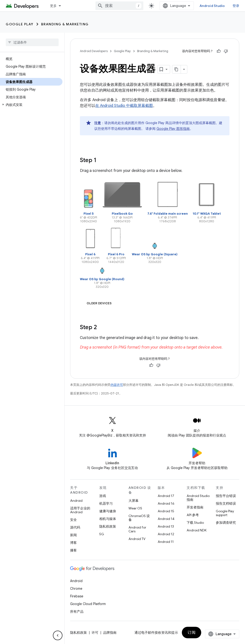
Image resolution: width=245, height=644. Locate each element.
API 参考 (193, 515)
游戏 (102, 496)
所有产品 (77, 611)
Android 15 (166, 511)
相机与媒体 (107, 519)
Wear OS (135, 508)
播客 (73, 550)
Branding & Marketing (65, 24)
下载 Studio (195, 522)
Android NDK (196, 530)
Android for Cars (137, 529)
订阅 (191, 632)
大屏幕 (133, 500)
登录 (236, 6)
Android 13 (166, 526)
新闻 (73, 535)
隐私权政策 (107, 526)
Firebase (76, 596)
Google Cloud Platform (88, 604)
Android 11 (166, 542)
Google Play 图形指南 (173, 128)
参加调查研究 (226, 522)
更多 (53, 6)
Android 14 (166, 519)
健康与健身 (107, 511)
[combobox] (119, 5)
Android (76, 500)
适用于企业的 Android (80, 510)
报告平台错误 (226, 496)
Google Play (19, 24)
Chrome (76, 588)
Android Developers (94, 51)
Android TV (136, 539)
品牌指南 (110, 632)
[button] (31, 105)
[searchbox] (32, 42)
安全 (73, 520)
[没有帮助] (225, 51)
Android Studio (212, 6)
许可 (95, 632)
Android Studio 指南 (198, 498)
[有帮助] (218, 51)
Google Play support (225, 513)
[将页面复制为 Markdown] (176, 69)
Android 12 (166, 534)
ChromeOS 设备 (139, 518)
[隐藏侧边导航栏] (57, 635)
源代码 (75, 527)
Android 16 (166, 503)
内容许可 (117, 385)
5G (101, 534)
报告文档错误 (226, 503)
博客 (73, 542)
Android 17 (166, 496)
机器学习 (106, 503)
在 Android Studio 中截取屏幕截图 (124, 105)
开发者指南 (195, 507)
